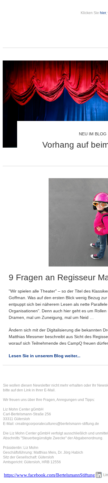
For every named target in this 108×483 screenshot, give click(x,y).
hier (103, 13)
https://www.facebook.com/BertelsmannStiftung (49, 475)
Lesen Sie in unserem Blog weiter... (44, 355)
